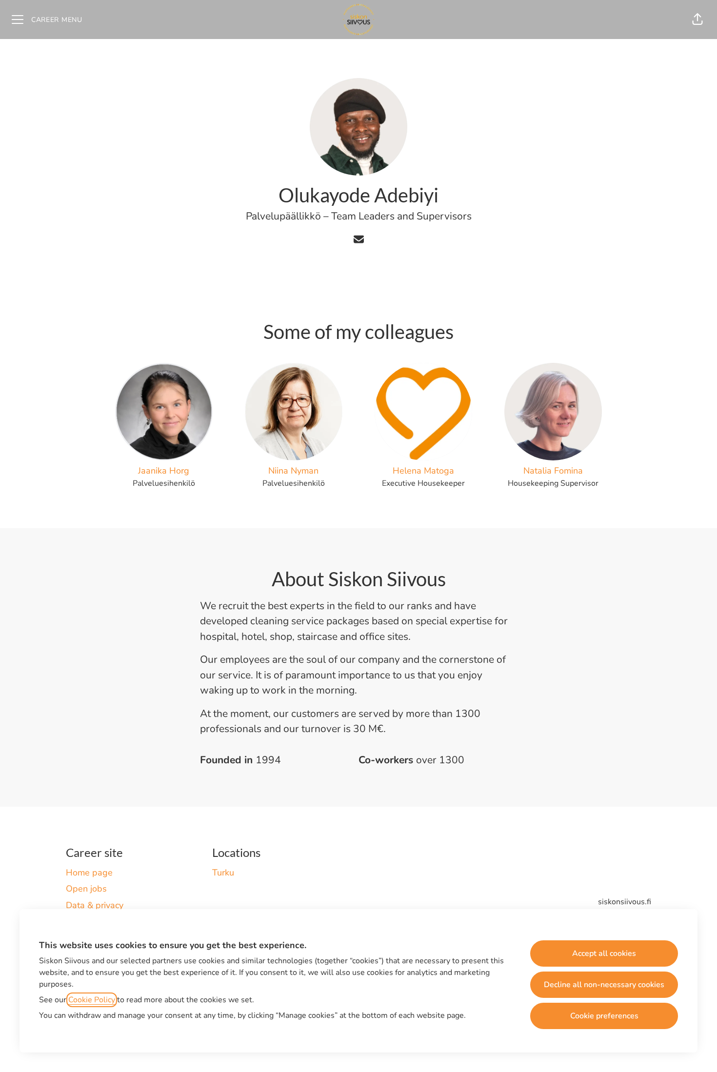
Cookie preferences (604, 1016)
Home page (89, 872)
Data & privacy (94, 905)
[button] (697, 19)
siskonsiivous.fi (624, 901)
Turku (223, 872)
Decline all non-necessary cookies (604, 984)
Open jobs (86, 888)
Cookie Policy (91, 999)
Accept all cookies (604, 953)
